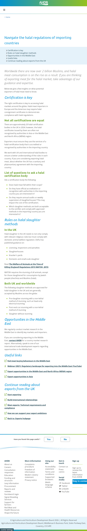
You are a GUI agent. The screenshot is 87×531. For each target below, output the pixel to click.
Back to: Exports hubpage (18, 418)
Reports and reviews (9, 490)
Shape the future (11, 513)
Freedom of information (30, 470)
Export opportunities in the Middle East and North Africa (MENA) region (39, 371)
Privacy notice (31, 480)
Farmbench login (11, 494)
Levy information (11, 483)
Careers (7, 467)
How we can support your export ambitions (27, 413)
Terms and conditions (49, 473)
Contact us (63, 466)
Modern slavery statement (31, 476)
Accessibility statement (50, 467)
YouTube (65, 491)
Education (8, 475)
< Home (7, 17)
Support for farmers (9, 503)
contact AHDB (15, 340)
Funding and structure (9, 479)
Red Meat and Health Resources (11, 508)
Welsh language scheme (49, 484)
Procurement (10, 486)
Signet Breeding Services (11, 498)
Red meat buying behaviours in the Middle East (28, 361)
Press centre (61, 470)
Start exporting (14, 394)
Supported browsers (49, 478)
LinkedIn (65, 489)
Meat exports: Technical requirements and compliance (25, 406)
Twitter (65, 486)
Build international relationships (22, 400)
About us (8, 464)
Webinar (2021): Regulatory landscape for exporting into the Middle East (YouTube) (44, 366)
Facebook (66, 483)
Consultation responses (9, 471)
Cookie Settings (7, 530)
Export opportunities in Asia (20, 376)
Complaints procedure (30, 465)
